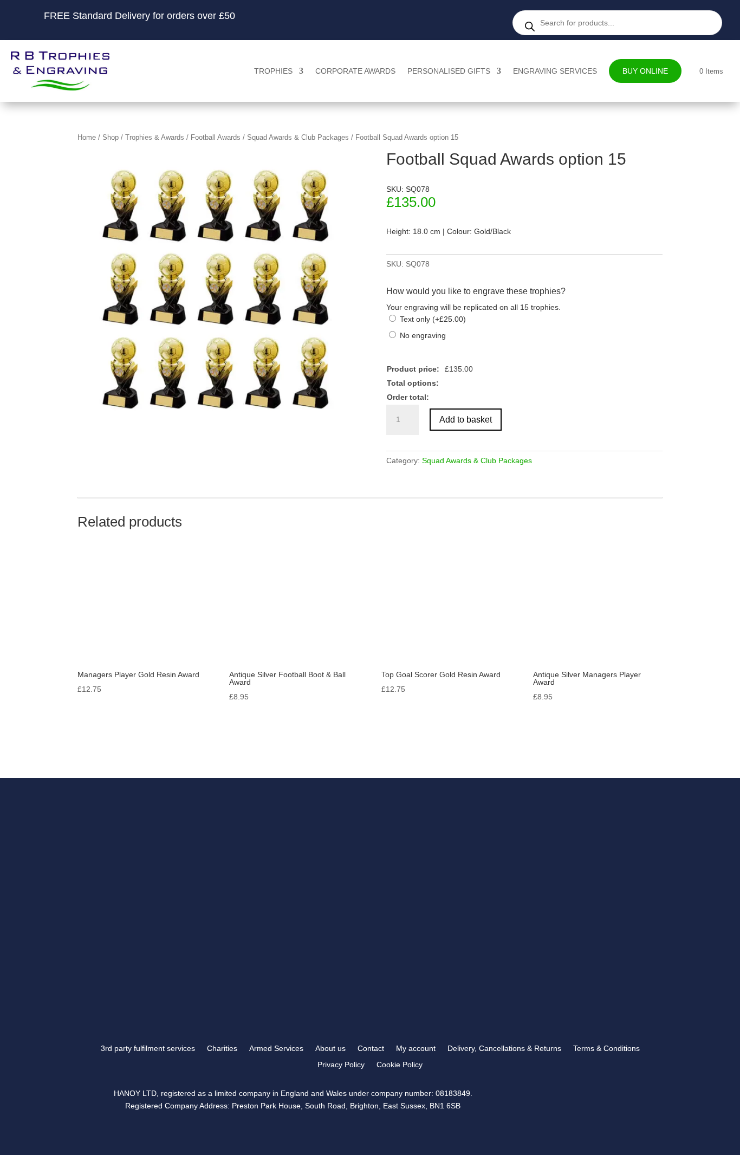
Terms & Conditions (606, 1048)
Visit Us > (542, 928)
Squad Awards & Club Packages (298, 137)
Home (86, 137)
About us (330, 1048)
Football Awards (216, 137)
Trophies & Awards (154, 137)
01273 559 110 (546, 901)
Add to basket (465, 419)
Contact (371, 1048)
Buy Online (645, 71)
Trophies (273, 71)
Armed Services (276, 1048)
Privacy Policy (341, 1065)
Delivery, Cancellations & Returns (504, 1048)
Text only (433, 319)
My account (416, 1048)
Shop (110, 137)
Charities (222, 1048)
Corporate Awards (355, 71)
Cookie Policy (400, 1065)
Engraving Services (555, 71)
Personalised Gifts (448, 71)
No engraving (423, 335)
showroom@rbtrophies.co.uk (568, 888)
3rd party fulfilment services (148, 1048)
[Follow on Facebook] (538, 991)
